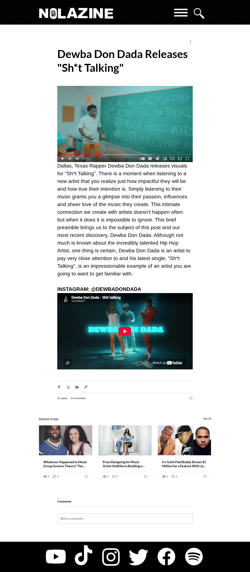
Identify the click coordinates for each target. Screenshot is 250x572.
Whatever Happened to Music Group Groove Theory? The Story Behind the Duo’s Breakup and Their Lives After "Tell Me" (65, 464)
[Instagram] (111, 556)
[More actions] (190, 41)
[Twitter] (138, 556)
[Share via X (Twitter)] (68, 387)
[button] (180, 13)
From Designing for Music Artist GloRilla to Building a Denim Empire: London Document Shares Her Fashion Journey (125, 464)
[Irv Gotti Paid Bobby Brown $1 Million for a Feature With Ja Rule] (184, 440)
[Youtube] (56, 556)
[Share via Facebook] (59, 387)
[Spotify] (194, 556)
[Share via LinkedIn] (77, 387)
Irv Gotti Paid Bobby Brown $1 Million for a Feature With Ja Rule (184, 464)
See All (207, 418)
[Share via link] (86, 387)
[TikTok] (83, 556)
